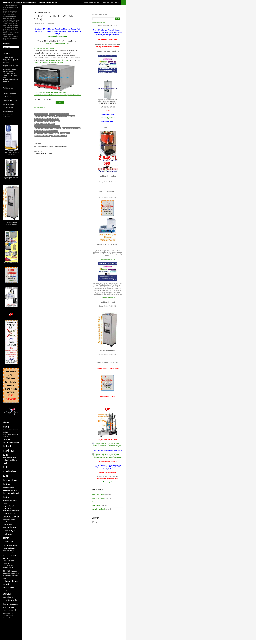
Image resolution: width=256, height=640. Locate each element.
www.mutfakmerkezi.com (57, 36)
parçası (14, 571)
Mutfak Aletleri (7, 97)
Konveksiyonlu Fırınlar (56, 62)
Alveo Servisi (96, 505)
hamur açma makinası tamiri (9, 534)
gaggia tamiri (9, 527)
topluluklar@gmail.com (108, 118)
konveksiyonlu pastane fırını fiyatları (47, 118)
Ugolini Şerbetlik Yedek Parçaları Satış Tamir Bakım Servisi (10, 75)
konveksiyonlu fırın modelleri (44, 116)
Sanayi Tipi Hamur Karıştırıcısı (43, 152)
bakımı (6, 427)
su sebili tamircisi (9, 597)
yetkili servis (8, 613)
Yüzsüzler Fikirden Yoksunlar (111, 2)
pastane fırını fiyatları (42, 135)
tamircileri (5, 600)
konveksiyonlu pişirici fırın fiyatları (46, 130)
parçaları (7, 571)
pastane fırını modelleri (59, 135)
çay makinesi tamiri (8, 619)
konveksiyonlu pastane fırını (66, 116)
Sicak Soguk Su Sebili (8, 104)
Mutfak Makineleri (8, 111)
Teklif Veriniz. (6, 116)
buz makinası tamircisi (8, 487)
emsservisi (50, 23)
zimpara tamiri (6, 618)
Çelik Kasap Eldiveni (98, 494)
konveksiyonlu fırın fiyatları (59, 114)
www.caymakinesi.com (108, 259)
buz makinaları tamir (9, 471)
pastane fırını (65, 133)
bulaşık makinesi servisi (9, 457)
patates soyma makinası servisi (11, 573)
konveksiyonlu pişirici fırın (71, 128)
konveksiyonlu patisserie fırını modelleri (47, 128)
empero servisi (11, 516)
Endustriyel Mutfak (8, 107)
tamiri (6, 604)
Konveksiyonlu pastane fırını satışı (57, 60)
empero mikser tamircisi (11, 511)
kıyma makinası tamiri (8, 565)
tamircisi (12, 600)
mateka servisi (8, 568)
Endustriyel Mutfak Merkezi (10, 93)
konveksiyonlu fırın (41, 114)
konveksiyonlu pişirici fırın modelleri (46, 133)
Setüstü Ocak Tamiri (98, 509)
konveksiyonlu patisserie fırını (44, 123)
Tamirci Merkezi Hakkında (91, 2)
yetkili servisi (8, 615)
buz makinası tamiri (10, 490)
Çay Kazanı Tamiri (97, 502)
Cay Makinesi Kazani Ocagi (10, 100)
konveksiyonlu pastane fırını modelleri (47, 121)
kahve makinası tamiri (8, 553)
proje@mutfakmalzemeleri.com (57, 43)
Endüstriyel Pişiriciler (41, 62)
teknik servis (14, 604)
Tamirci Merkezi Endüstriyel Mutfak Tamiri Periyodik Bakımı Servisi (30, 2)
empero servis (9, 513)
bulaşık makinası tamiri (8, 450)
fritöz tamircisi (7, 524)
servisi (7, 593)
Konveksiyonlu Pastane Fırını (44, 48)
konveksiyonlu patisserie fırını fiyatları (47, 126)
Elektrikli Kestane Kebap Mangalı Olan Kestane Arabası (50, 145)
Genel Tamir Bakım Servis (42, 12)
